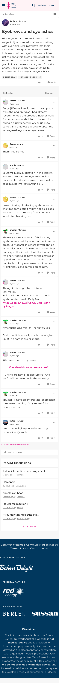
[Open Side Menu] (4, 5)
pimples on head (13, 493)
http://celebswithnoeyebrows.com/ (25, 367)
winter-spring (23, 518)
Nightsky (20, 475)
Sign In (51, 5)
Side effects (9, 14)
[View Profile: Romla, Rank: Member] (5, 102)
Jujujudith (21, 486)
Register (41, 5)
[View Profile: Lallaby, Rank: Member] (5, 22)
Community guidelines (40, 544)
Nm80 (20, 507)
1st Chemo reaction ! (15, 503)
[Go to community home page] (11, 5)
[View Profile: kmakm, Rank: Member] (5, 231)
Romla (13, 100)
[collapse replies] (29, 98)
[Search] (33, 5)
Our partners (38, 548)
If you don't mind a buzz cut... (21, 514)
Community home (12, 544)
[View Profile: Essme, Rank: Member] (5, 145)
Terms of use (18, 548)
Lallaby (13, 21)
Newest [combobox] (50, 93)
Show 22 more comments (16, 444)
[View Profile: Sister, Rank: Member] (5, 422)
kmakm (13, 230)
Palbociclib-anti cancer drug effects (24, 471)
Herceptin (9, 482)
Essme (13, 144)
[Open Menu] (55, 14)
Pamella (21, 496)
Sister (12, 421)
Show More (30, 526)
